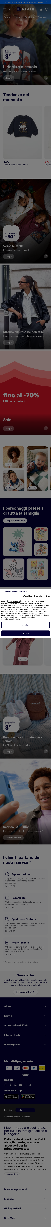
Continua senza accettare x (15, 592)
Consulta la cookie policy (11, 619)
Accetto (26, 633)
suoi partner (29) (14, 601)
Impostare (25, 625)
